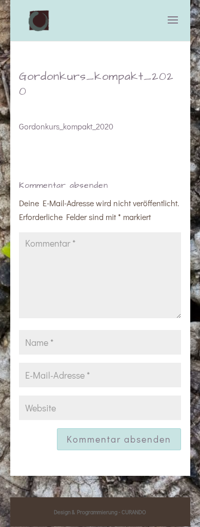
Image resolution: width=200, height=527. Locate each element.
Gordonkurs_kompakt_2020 (66, 126)
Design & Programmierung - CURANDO (100, 512)
